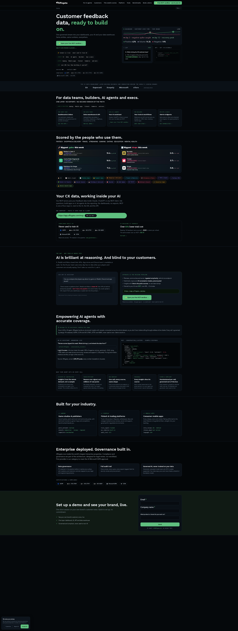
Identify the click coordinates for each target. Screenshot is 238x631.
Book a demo (147, 3)
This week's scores (110, 3)
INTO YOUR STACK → (140, 123)
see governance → (91, 238)
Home (58, 8)
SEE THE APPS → (63, 123)
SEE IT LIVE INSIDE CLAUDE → (66, 48)
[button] (150, 32)
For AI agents (87, 3)
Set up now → (90, 215)
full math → (123, 236)
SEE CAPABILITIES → (166, 123)
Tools (128, 3)
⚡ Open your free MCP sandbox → (71, 43)
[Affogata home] (61, 3)
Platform (122, 3)
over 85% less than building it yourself (72, 65)
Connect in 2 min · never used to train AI (72, 53)
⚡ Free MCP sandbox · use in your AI (167, 3)
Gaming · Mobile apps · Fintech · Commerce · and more (77, 61)
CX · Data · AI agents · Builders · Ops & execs (76, 57)
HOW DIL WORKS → (88, 123)
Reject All (16, 626)
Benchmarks (137, 3)
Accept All (24, 626)
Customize (8, 626)
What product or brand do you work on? (152, 514)
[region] (15, 623)
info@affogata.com (157, 528)
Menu (179, 8)
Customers (98, 3)
